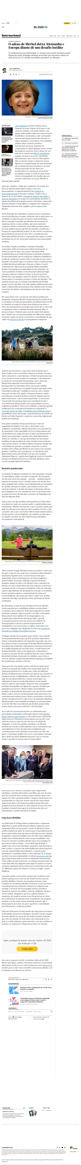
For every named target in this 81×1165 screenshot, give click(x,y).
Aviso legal (17, 1159)
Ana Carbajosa (14, 68)
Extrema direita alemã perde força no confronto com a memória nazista (7, 140)
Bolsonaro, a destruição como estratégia (70, 139)
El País (21, 991)
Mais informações (12, 1018)
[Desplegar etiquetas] (51, 1011)
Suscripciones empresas (53, 1159)
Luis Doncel (22, 1004)
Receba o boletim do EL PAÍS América (20, 979)
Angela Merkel (21, 126)
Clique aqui (27, 949)
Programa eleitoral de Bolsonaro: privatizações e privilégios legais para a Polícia (70, 155)
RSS (59, 1159)
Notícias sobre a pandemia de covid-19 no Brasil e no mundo (36, 988)
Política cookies (23, 1159)
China (75, 36)
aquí (43, 1019)
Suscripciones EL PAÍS (43, 1159)
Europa (63, 36)
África (58, 36)
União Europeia (37, 1011)
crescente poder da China (12, 411)
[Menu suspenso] (3, 27)
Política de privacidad (30, 1159)
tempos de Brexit (17, 319)
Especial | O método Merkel (6, 155)
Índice (62, 1159)
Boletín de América (8, 1111)
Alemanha (10, 1011)
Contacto (3, 1159)
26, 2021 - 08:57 (17, 70)
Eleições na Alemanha (14, 41)
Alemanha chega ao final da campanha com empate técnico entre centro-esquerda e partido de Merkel (35, 1000)
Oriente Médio (69, 36)
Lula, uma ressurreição (71, 143)
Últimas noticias (66, 135)
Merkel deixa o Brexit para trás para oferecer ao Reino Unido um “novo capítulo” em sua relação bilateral (7, 172)
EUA (78, 36)
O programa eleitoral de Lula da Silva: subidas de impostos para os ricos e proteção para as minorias (70, 148)
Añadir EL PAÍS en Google (46, 74)
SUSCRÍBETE (67, 23)
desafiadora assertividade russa (37, 411)
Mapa (37, 1159)
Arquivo (31, 1107)
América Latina (52, 36)
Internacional (11, 35)
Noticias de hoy (5, 1161)
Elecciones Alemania (19, 1011)
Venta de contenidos (10, 1159)
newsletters (6, 1108)
